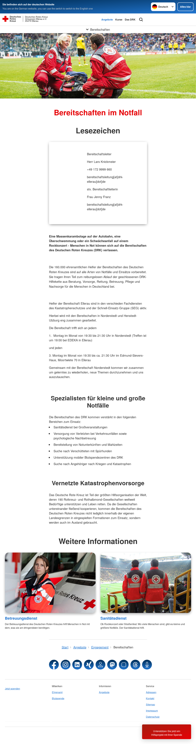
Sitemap (150, 704)
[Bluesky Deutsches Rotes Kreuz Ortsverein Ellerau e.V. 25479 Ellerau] (124, 665)
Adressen (151, 692)
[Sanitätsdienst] (145, 583)
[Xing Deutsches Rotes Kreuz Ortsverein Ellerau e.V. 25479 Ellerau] (89, 665)
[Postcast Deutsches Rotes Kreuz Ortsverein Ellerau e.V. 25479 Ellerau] (147, 665)
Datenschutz (153, 716)
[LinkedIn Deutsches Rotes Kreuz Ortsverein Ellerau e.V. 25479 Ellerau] (77, 665)
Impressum (152, 710)
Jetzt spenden (12, 688)
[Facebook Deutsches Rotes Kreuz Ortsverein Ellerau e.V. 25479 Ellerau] (54, 665)
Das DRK (130, 19)
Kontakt (150, 698)
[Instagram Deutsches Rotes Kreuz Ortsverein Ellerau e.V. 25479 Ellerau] (65, 665)
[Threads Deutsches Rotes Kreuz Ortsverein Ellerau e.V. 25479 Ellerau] (135, 665)
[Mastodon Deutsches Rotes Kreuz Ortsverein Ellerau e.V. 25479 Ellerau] (112, 665)
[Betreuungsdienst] (50, 583)
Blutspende (58, 698)
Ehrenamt (57, 692)
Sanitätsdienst (113, 618)
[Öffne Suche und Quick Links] (141, 19)
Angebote (107, 19)
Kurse (118, 19)
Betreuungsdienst (21, 618)
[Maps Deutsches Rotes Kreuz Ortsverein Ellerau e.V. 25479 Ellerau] (100, 665)
